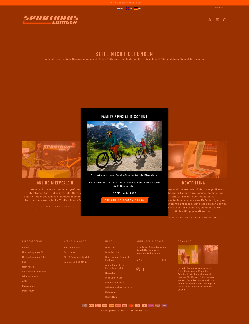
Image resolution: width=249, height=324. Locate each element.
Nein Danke (124, 207)
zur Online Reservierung (124, 200)
